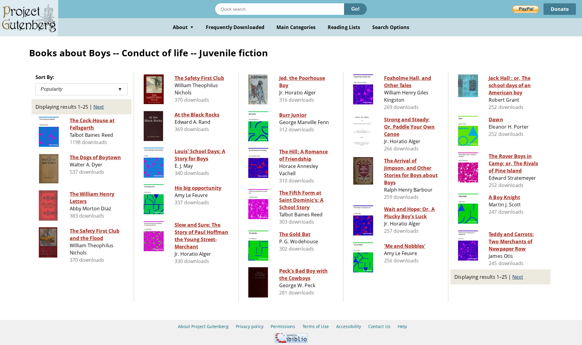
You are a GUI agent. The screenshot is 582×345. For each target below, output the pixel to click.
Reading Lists (344, 27)
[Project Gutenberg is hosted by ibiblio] (291, 341)
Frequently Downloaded (235, 27)
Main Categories (296, 27)
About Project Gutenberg (203, 326)
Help (402, 326)
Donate (560, 9)
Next (98, 107)
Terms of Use (316, 326)
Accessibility (348, 326)
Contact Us (379, 326)
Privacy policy (249, 326)
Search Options (391, 27)
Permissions (283, 326)
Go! (355, 9)
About (183, 27)
